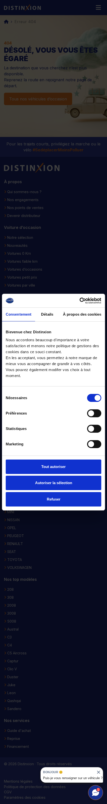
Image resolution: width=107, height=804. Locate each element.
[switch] (94, 413)
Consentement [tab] (18, 314)
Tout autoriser (53, 467)
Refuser (53, 499)
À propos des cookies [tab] (82, 314)
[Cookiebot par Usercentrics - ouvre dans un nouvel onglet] (79, 300)
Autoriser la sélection (53, 483)
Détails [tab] (47, 314)
